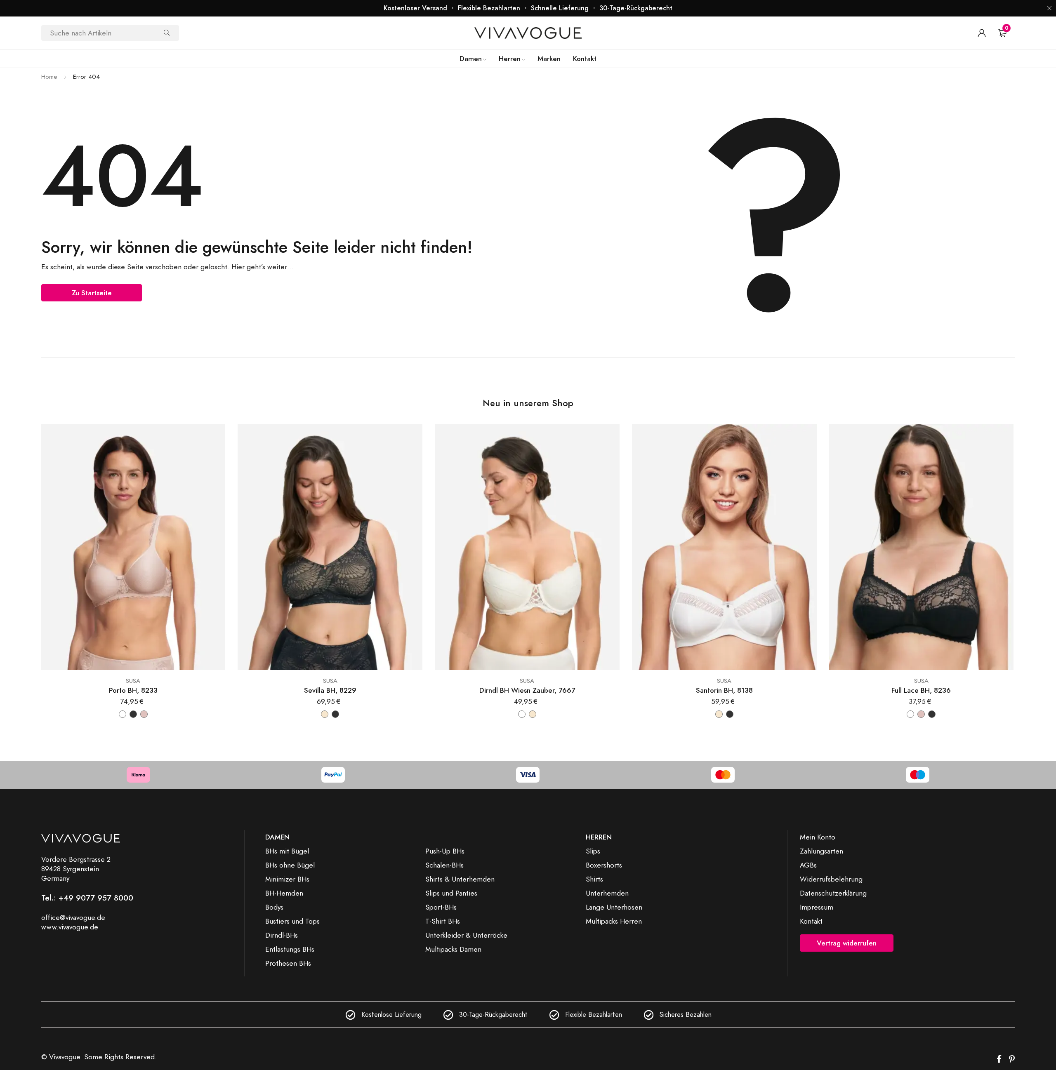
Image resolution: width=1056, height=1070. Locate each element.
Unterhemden (607, 893)
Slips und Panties (451, 893)
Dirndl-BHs (281, 935)
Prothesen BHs (288, 963)
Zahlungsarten (821, 851)
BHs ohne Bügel (290, 865)
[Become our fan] (999, 1059)
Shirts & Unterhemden (460, 879)
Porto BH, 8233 (133, 690)
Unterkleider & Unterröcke (466, 935)
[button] (1049, 8)
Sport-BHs (441, 907)
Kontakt (811, 921)
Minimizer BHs (287, 879)
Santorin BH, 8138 (724, 690)
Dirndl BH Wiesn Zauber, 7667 (527, 690)
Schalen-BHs (444, 865)
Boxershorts (604, 865)
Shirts (594, 879)
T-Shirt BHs (442, 921)
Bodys (274, 907)
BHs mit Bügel (287, 851)
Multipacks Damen (453, 949)
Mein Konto (817, 837)
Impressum (816, 907)
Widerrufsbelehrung (831, 879)
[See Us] (1011, 1059)
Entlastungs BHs (289, 949)
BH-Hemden (284, 893)
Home (49, 77)
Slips (593, 851)
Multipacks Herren (614, 921)
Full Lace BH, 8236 (921, 690)
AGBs (808, 865)
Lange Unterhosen (614, 907)
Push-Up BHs (444, 851)
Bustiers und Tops (292, 921)
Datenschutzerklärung (833, 893)
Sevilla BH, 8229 (330, 690)
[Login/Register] (982, 33)
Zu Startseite (92, 293)
